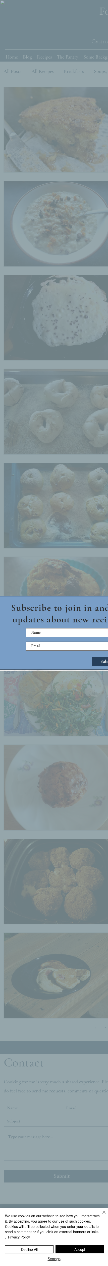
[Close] (101, 1215)
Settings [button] (54, 1258)
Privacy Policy (19, 1237)
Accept (79, 1249)
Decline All (29, 1249)
